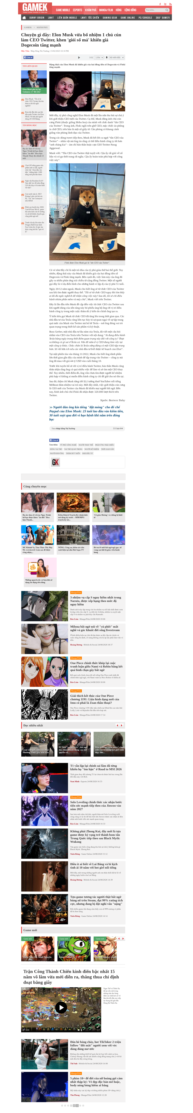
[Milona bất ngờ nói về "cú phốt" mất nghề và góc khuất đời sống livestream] (44, 639)
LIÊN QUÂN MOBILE (67, 17)
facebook (160, 4)
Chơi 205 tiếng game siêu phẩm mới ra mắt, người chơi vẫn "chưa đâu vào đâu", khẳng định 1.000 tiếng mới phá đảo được (34, 170)
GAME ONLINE (128, 17)
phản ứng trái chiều (104, 445)
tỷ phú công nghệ (68, 445)
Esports (84, 781)
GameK (28, 27)
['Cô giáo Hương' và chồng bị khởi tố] (108, 503)
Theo (87, 428)
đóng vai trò (56, 449)
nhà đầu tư (87, 453)
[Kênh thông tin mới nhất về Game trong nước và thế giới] (35, 8)
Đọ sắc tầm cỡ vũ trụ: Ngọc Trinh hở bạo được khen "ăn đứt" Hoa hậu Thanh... (37, 517)
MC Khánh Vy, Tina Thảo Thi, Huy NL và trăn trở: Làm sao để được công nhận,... (37, 549)
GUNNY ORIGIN (37, 17)
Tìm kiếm (167, 10)
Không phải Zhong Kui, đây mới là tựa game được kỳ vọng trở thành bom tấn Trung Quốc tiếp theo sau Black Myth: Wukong (95, 836)
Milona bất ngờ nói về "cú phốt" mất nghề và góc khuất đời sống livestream (95, 628)
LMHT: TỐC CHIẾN (90, 17)
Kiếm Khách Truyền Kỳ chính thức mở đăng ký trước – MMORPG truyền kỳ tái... (73, 517)
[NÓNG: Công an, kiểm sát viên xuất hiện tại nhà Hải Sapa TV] (73, 535)
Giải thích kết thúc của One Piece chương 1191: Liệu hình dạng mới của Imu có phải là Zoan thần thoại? (94, 699)
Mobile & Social (90, 645)
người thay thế (86, 445)
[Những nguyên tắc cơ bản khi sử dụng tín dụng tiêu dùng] (40, 568)
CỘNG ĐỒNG (130, 9)
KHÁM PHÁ (90, 9)
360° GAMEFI (163, 17)
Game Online (86, 854)
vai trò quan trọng (73, 449)
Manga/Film (85, 619)
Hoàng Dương (76, 645)
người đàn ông (57, 453)
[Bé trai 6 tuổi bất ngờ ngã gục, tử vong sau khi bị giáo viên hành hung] (108, 535)
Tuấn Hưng (75, 854)
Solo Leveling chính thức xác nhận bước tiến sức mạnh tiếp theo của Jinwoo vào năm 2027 (96, 805)
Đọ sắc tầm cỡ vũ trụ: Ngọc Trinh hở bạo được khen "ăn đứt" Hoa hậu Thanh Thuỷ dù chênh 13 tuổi (33, 153)
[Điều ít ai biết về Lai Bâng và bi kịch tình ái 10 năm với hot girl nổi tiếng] (44, 876)
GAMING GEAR (110, 17)
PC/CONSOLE (145, 17)
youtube (165, 4)
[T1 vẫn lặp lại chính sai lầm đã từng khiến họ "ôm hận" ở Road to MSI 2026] (44, 778)
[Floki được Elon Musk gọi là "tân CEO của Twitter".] (87, 211)
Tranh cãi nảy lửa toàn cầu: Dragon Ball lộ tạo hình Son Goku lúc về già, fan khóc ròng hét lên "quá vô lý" (34, 227)
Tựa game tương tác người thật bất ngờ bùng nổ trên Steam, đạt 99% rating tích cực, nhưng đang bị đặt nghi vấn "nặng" (96, 900)
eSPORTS (77, 9)
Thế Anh (73, 1063)
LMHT (51, 17)
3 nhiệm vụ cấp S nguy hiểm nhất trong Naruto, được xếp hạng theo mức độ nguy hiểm (95, 601)
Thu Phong (75, 1095)
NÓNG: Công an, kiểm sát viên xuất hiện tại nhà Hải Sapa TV (71, 548)
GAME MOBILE (63, 9)
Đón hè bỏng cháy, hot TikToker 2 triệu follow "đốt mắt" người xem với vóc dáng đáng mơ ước (95, 1045)
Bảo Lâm (74, 619)
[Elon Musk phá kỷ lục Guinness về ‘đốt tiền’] (34, 79)
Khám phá (42, 27)
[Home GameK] (24, 17)
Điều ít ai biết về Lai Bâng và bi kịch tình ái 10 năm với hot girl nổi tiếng (93, 865)
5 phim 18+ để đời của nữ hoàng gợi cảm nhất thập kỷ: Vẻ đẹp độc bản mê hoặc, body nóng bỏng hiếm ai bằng (96, 1082)
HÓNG (119, 9)
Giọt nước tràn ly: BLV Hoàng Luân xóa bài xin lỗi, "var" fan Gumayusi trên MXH (33, 197)
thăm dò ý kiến (73, 453)
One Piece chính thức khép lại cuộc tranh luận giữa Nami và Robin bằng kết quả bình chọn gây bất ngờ (96, 666)
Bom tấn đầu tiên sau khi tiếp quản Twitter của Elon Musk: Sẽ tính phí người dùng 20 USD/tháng (34, 115)
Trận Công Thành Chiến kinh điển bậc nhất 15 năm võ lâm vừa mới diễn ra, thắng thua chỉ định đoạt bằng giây (71, 977)
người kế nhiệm (92, 449)
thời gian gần (107, 449)
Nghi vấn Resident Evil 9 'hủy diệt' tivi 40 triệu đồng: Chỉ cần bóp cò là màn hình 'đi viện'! (35, 184)
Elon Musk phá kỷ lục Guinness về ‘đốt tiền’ (32, 90)
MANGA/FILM (106, 9)
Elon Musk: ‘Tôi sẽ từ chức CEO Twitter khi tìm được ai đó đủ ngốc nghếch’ (34, 102)
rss (170, 4)
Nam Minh (74, 781)
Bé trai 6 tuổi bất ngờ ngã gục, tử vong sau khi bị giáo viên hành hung (108, 549)
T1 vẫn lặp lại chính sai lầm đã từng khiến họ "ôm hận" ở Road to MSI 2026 (96, 767)
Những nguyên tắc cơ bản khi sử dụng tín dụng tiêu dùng (38, 581)
